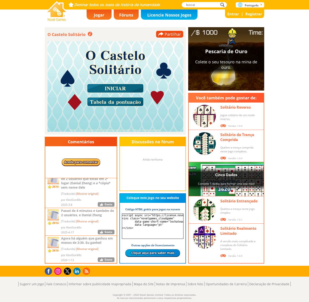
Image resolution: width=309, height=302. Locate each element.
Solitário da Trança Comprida (237, 137)
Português (252, 5)
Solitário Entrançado (239, 201)
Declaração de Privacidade (269, 284)
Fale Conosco (56, 284)
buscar (223, 5)
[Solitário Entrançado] (204, 210)
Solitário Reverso (235, 107)
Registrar (253, 14)
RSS (87, 271)
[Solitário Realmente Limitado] (204, 237)
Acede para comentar (81, 162)
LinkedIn (78, 271)
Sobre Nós (195, 284)
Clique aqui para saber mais (152, 253)
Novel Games (57, 9)
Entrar (233, 14)
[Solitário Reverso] (204, 116)
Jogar (99, 15)
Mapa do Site (144, 284)
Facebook (49, 271)
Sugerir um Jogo (32, 284)
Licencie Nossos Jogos (169, 15)
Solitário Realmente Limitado (238, 231)
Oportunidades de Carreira (226, 284)
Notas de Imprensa (170, 284)
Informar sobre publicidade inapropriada (100, 284)
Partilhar (173, 34)
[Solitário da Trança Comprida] (204, 143)
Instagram (59, 271)
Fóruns (126, 15)
